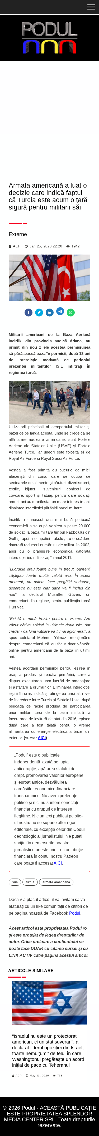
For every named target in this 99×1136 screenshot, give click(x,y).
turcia (30, 882)
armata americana (56, 882)
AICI (58, 863)
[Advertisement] (49, 113)
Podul (74, 913)
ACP (17, 246)
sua (15, 882)
